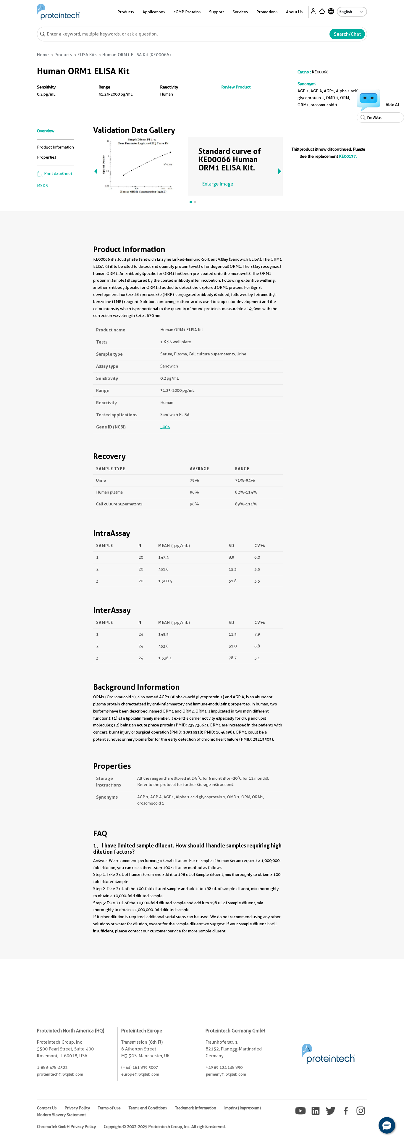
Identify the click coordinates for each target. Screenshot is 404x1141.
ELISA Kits (87, 54)
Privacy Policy (77, 1107)
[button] (387, 1125)
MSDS (42, 185)
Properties (46, 157)
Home (43, 54)
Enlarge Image (217, 184)
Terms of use (109, 1107)
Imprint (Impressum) (242, 1107)
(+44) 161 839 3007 (139, 1067)
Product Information (55, 147)
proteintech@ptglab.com (60, 1074)
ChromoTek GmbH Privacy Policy (66, 1126)
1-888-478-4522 (52, 1067)
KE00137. (348, 156)
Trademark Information (195, 1107)
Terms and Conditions (148, 1107)
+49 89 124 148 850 (224, 1067)
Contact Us (46, 1107)
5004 (165, 426)
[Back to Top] (368, 1126)
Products (63, 54)
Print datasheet (57, 173)
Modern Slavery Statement (61, 1114)
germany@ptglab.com (226, 1074)
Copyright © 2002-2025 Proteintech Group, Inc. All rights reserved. (165, 1126)
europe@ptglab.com (140, 1074)
